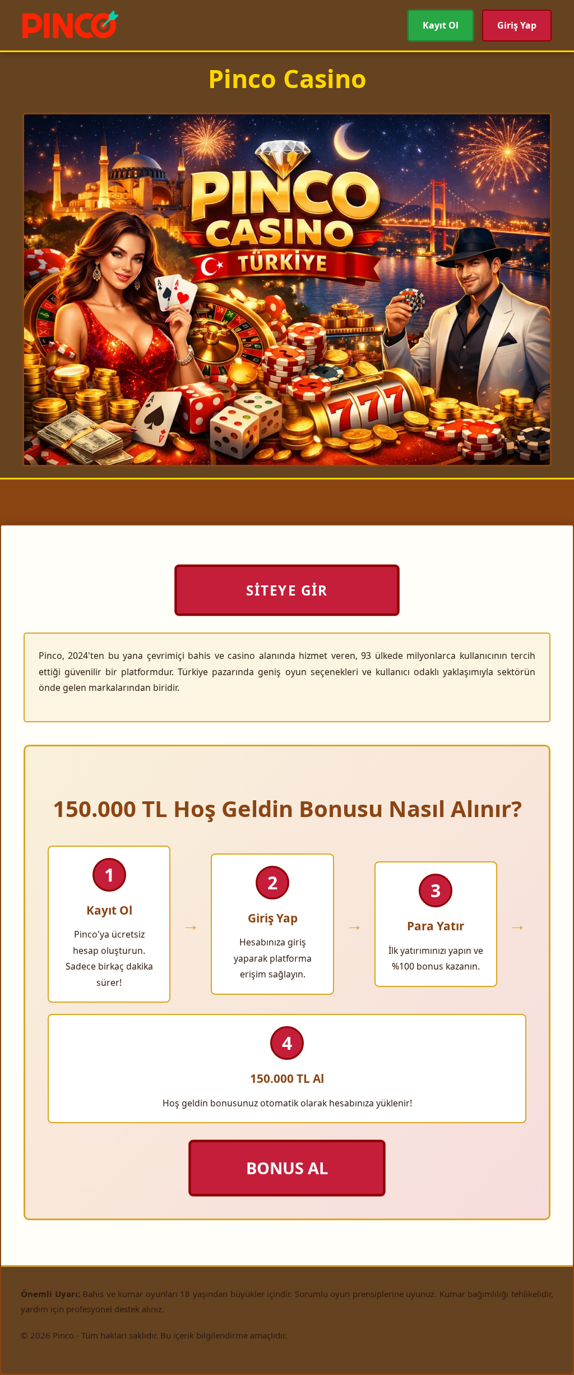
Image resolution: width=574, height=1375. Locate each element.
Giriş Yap (516, 25)
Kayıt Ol (441, 25)
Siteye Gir (287, 590)
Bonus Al (287, 1168)
